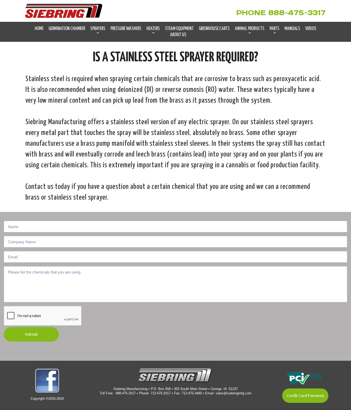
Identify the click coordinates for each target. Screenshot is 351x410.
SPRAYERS (97, 28)
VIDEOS (310, 28)
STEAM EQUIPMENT (179, 28)
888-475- (288, 12)
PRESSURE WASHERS (125, 28)
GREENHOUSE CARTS (214, 28)
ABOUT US (178, 34)
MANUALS (292, 28)
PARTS (274, 28)
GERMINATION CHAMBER (67, 28)
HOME (39, 28)
